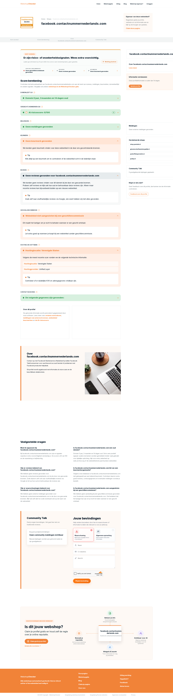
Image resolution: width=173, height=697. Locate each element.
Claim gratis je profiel (38, 641)
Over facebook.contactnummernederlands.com (72, 40)
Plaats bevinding (81, 581)
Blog (125, 4)
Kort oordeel (14, 39)
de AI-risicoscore (42, 320)
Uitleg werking (125, 675)
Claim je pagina (84, 684)
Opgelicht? (124, 679)
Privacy (133, 695)
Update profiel (135, 86)
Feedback (124, 682)
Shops (49, 19)
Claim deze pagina (133, 28)
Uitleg (118, 4)
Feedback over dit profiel (138, 194)
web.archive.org (78, 461)
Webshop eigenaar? (136, 4)
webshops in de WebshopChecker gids (64, 87)
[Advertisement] (96, 322)
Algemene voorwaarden (119, 695)
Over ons (81, 688)
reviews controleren (53, 315)
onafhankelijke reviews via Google (51, 199)
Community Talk (101, 39)
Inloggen (150, 4)
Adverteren (124, 686)
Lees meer (133, 68)
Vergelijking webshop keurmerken (75, 695)
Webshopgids (108, 4)
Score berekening (43, 39)
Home (98, 4)
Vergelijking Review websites (98, 695)
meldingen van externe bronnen (35, 318)
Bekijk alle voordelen (33, 646)
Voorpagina (82, 673)
